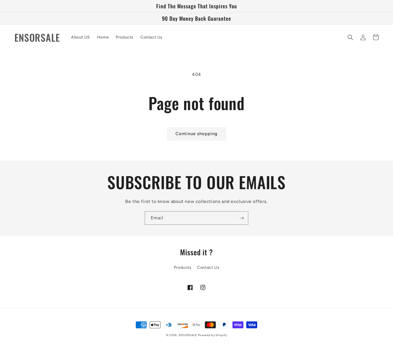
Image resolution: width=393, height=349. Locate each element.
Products (183, 267)
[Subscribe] (241, 218)
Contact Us (208, 267)
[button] (350, 37)
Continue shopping (196, 133)
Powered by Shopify (212, 335)
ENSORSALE (188, 335)
